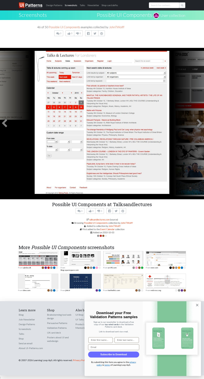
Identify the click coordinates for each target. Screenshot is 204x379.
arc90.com (112, 268)
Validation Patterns (57, 327)
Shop (21, 338)
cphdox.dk (27, 268)
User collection (172, 15)
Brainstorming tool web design (59, 316)
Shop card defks (110, 5)
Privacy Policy (80, 360)
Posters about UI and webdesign (58, 339)
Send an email (25, 343)
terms (107, 365)
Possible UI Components (124, 15)
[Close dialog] (197, 305)
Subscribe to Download (113, 354)
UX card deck (54, 332)
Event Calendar (107, 229)
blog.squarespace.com (70, 270)
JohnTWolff (116, 27)
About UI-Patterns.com (31, 348)
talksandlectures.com (99, 219)
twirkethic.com (114, 290)
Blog (21, 314)
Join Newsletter (27, 319)
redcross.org (156, 290)
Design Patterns (27, 324)
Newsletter (93, 5)
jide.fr (67, 290)
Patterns (54, 5)
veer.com (154, 268)
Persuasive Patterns (57, 323)
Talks (82, 5)
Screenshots (71, 5)
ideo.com (26, 290)
